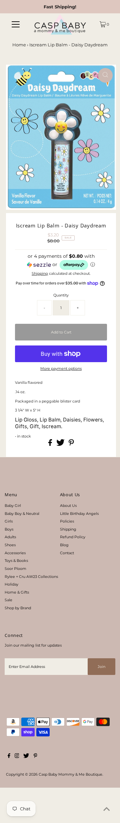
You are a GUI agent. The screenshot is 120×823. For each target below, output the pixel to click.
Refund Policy (72, 537)
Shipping (40, 273)
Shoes (10, 545)
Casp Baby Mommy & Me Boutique (70, 774)
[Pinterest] (35, 757)
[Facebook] (9, 757)
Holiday (11, 584)
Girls (9, 521)
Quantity (61, 295)
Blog (64, 545)
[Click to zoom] (105, 75)
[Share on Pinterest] (71, 444)
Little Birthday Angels (79, 513)
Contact (67, 553)
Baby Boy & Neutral (22, 513)
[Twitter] (26, 757)
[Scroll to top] (106, 809)
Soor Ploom (15, 568)
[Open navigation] (16, 24)
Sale (8, 600)
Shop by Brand (18, 608)
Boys (9, 529)
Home (19, 44)
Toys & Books (16, 560)
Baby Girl (13, 505)
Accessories (15, 553)
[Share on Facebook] (50, 444)
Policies (67, 521)
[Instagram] (17, 757)
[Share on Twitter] (61, 444)
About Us (68, 505)
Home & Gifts (17, 592)
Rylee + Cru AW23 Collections (31, 576)
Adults (10, 537)
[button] (61, 262)
